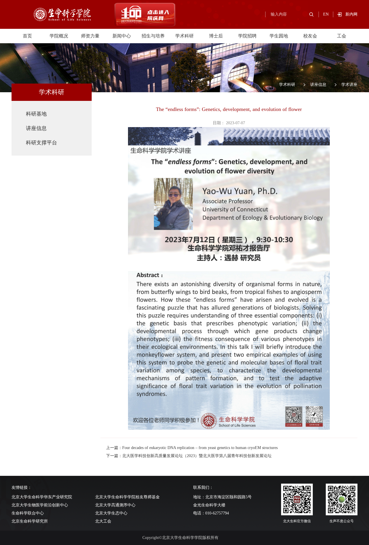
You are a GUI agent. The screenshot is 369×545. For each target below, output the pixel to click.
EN (326, 14)
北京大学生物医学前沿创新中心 (40, 505)
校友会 (310, 35)
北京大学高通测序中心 (115, 505)
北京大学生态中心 (111, 513)
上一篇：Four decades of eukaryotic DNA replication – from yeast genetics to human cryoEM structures (192, 448)
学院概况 (59, 35)
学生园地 (279, 35)
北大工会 (103, 521)
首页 (27, 35)
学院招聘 (247, 35)
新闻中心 (121, 35)
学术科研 (184, 35)
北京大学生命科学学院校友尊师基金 (127, 497)
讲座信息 (318, 84)
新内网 (351, 14)
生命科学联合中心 (28, 513)
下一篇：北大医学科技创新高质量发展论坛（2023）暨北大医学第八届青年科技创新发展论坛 (189, 456)
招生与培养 (153, 35)
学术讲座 (349, 84)
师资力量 (90, 35)
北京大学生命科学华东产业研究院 (42, 497)
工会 (341, 35)
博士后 (216, 35)
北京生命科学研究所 (30, 521)
